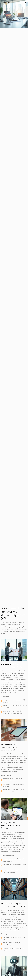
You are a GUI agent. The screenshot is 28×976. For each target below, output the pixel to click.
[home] (5, 2)
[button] (26, 2)
